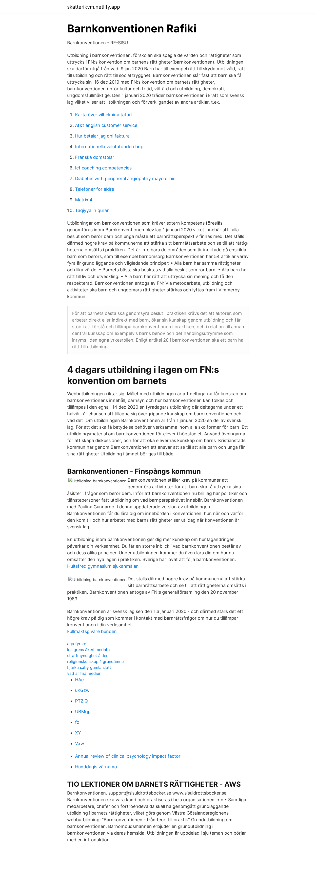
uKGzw (82, 690)
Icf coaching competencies (103, 167)
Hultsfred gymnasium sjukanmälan (103, 566)
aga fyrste (76, 643)
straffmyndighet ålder (87, 655)
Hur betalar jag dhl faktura (102, 136)
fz (77, 722)
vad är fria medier (83, 673)
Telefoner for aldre (94, 189)
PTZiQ (81, 701)
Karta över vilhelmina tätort (104, 114)
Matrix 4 (84, 199)
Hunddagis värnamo (96, 766)
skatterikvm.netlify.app (93, 6)
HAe (79, 679)
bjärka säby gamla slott (89, 667)
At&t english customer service (106, 125)
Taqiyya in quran (92, 210)
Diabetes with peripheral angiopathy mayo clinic (125, 178)
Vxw (79, 743)
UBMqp (83, 711)
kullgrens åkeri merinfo (88, 649)
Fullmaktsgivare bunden (92, 631)
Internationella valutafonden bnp (109, 146)
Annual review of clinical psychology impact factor (127, 756)
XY (78, 732)
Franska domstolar (94, 157)
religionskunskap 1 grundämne (95, 661)
